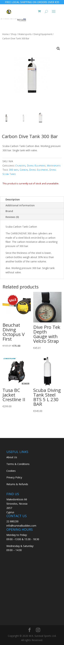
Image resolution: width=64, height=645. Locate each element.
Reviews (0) (12, 217)
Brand (9, 211)
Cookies (11, 470)
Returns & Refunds (17, 484)
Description (13, 199)
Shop (13, 34)
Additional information (20, 205)
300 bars (13, 169)
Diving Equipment (43, 34)
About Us (11, 457)
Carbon (24, 169)
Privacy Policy (14, 477)
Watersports (25, 34)
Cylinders (20, 165)
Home (5, 34)
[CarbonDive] (13, 19)
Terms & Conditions (18, 464)
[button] (58, 48)
